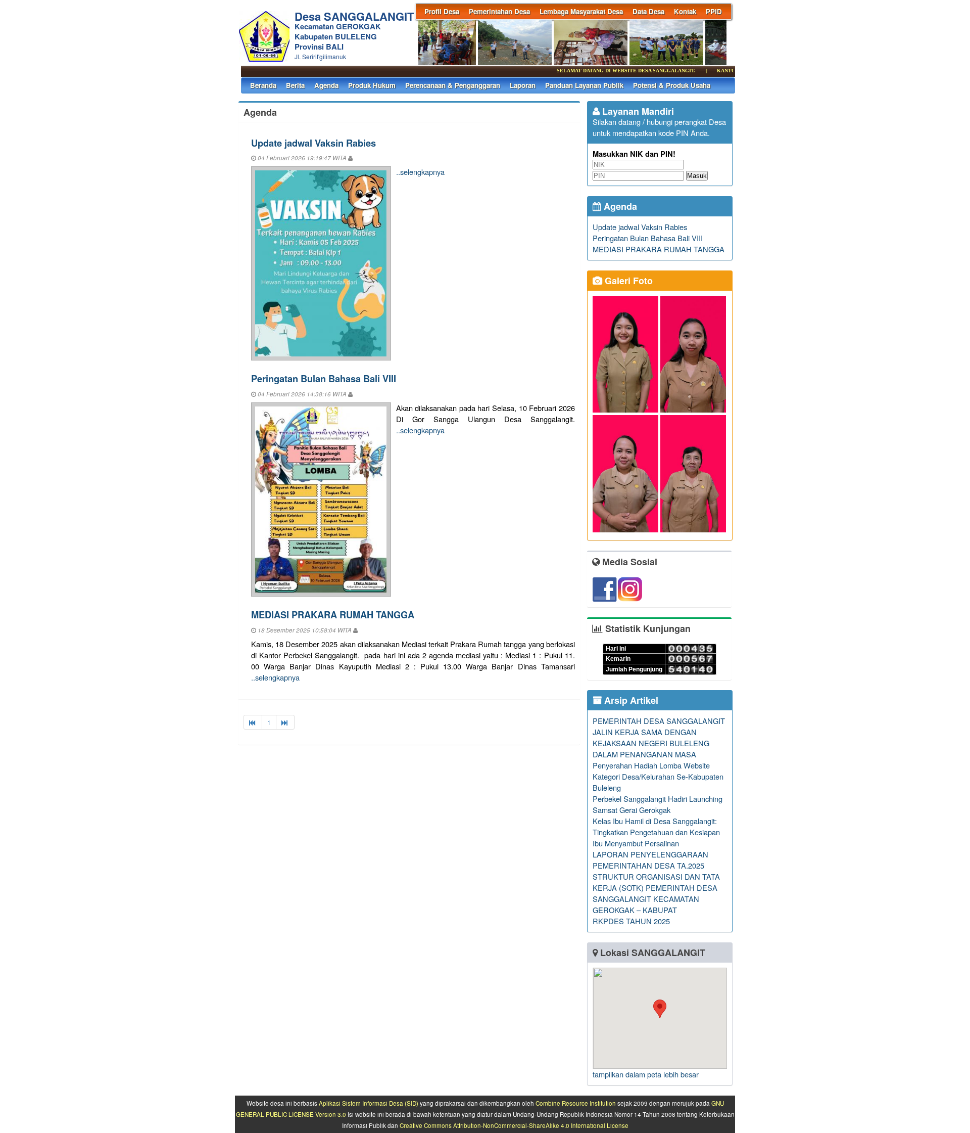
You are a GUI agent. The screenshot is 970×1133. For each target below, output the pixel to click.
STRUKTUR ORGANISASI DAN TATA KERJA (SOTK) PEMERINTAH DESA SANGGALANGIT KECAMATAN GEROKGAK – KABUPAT (656, 893)
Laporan (523, 85)
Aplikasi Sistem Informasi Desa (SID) (368, 1103)
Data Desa (648, 11)
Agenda (326, 85)
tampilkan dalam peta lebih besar (646, 1074)
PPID (714, 11)
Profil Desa (441, 11)
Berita (295, 85)
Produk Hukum (372, 85)
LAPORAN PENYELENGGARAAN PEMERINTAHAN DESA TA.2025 (650, 860)
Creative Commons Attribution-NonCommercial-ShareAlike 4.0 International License (514, 1125)
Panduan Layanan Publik (584, 85)
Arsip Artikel (630, 700)
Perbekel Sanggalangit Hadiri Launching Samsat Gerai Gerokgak (657, 804)
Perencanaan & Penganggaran (452, 85)
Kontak (685, 11)
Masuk (697, 175)
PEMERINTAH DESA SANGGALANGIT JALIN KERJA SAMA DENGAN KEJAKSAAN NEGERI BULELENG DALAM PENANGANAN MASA (659, 737)
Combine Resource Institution (576, 1103)
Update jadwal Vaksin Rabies (313, 143)
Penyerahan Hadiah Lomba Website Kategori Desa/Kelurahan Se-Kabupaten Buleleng (658, 776)
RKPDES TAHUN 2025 (631, 921)
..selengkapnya (420, 171)
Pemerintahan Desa (499, 11)
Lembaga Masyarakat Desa (581, 11)
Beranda (263, 85)
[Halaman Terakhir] (285, 722)
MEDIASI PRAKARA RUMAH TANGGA (332, 614)
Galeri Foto (627, 280)
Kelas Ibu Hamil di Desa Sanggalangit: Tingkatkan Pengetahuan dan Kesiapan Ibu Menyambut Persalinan (656, 831)
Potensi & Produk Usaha (671, 85)
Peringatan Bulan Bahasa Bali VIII (323, 378)
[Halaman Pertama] (253, 722)
